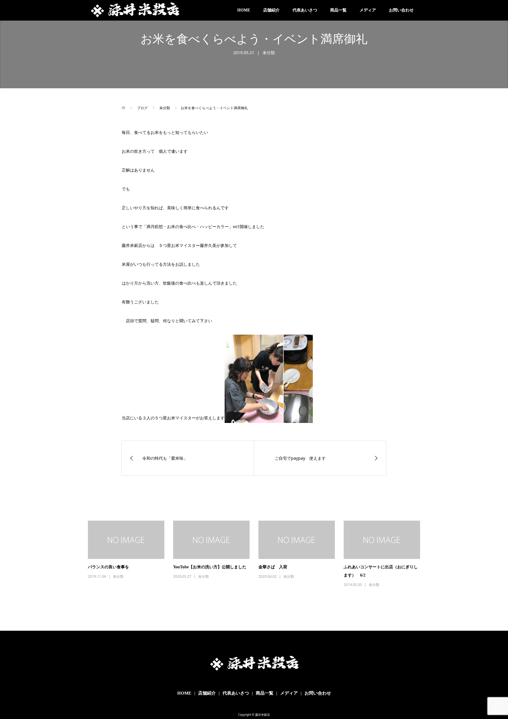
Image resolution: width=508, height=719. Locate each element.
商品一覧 (338, 10)
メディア (368, 10)
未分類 (269, 52)
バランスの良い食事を (108, 567)
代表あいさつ (305, 10)
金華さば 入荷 (272, 567)
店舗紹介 (271, 10)
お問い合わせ (401, 10)
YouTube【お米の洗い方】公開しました (209, 567)
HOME (243, 10)
